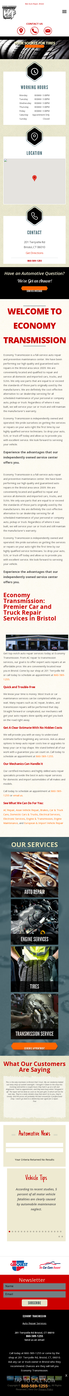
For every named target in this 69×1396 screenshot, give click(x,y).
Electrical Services (49, 814)
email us (18, 795)
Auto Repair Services (34, 1323)
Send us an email (34, 1339)
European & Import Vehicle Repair (43, 823)
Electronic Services (14, 818)
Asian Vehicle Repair (27, 810)
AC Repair (9, 810)
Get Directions (34, 253)
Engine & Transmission (39, 818)
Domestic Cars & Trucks (24, 814)
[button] (34, 178)
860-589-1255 (34, 260)
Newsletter (32, 1279)
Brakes (44, 810)
